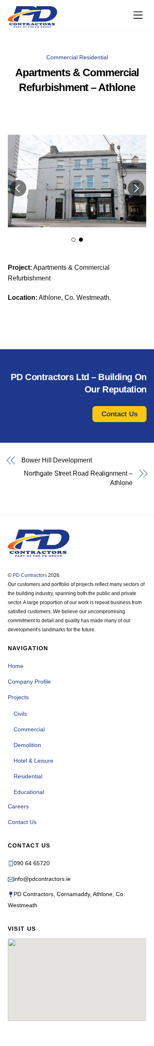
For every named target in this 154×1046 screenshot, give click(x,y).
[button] (18, 188)
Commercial (62, 57)
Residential (93, 57)
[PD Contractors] (32, 17)
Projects (18, 697)
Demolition (27, 745)
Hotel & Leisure (33, 760)
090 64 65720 (32, 863)
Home (15, 666)
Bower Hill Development (56, 460)
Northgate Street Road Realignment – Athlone (78, 478)
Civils (20, 713)
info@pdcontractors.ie (42, 879)
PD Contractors (30, 575)
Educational (29, 792)
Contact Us (22, 822)
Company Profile (29, 681)
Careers (18, 806)
